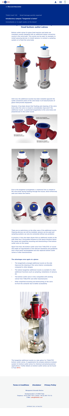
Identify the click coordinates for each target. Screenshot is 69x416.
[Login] (54, 2)
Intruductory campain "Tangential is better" (21, 18)
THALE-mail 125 (11, 15)
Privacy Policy (50, 385)
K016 (18, 368)
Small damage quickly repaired (31, 15)
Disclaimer (36, 385)
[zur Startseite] (6, 2)
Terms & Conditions (21, 385)
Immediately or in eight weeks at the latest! (21, 22)
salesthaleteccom (36, 397)
